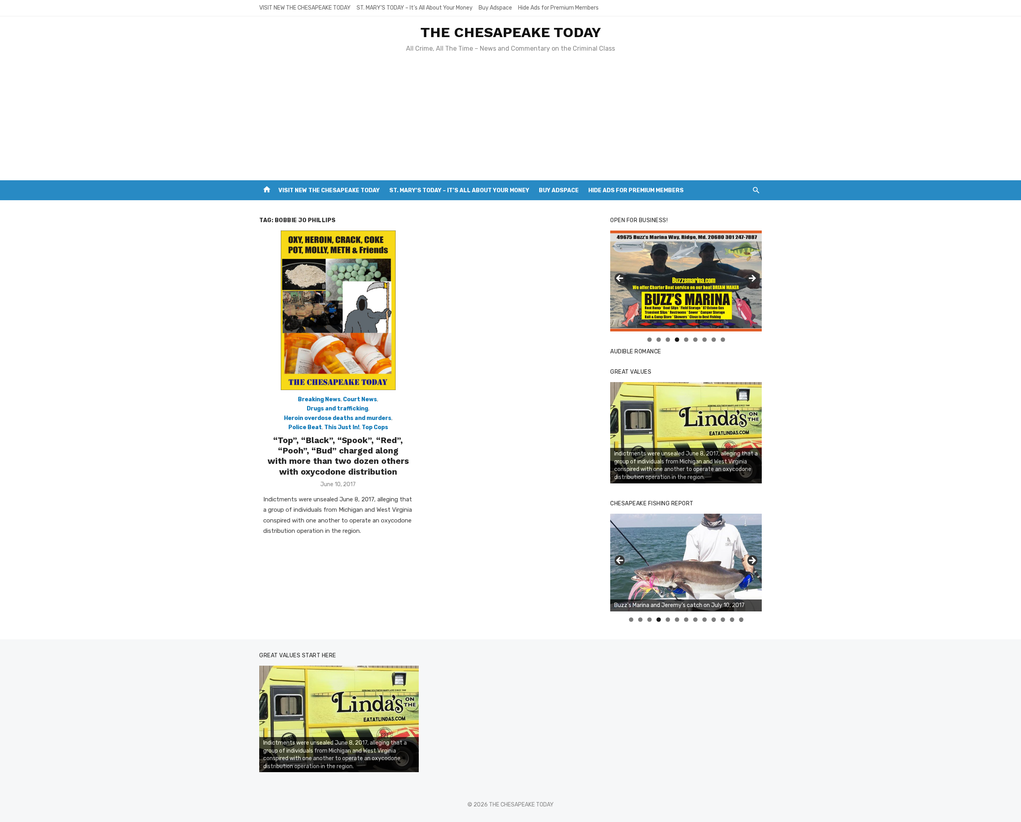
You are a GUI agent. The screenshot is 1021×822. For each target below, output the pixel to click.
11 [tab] (723, 619)
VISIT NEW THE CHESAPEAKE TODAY (305, 7)
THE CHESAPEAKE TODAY (510, 32)
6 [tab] (695, 339)
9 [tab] (723, 339)
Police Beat (305, 427)
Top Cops (375, 427)
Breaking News (319, 399)
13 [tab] (741, 619)
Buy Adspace (495, 7)
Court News (360, 399)
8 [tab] (714, 339)
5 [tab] (686, 339)
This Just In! (341, 427)
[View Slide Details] (686, 432)
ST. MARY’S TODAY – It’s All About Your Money (415, 7)
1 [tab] (649, 339)
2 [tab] (658, 339)
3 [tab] (668, 339)
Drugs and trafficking (337, 408)
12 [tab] (732, 619)
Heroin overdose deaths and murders (337, 418)
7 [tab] (704, 339)
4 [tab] (677, 339)
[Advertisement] (510, 120)
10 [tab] (714, 619)
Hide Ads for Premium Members (558, 7)
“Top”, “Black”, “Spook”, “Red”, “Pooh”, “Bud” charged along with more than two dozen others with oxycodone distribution (338, 456)
